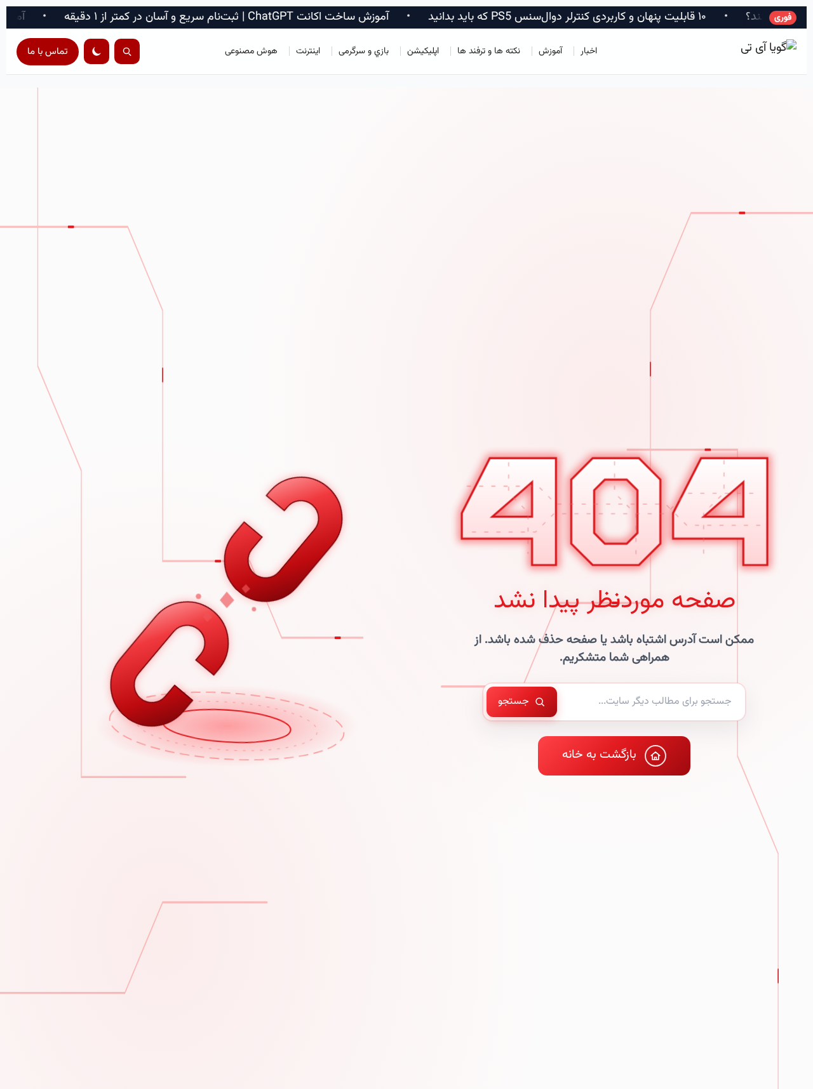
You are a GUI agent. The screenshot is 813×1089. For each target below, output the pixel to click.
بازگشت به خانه (599, 755)
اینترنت (308, 51)
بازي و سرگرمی (364, 51)
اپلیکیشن (423, 51)
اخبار (589, 51)
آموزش (550, 51)
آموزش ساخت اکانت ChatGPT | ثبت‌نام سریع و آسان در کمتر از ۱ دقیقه (288, 17)
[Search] (127, 51)
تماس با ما (47, 51)
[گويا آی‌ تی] (739, 51)
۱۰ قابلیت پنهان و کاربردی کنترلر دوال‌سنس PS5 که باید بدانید (629, 17)
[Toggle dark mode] (96, 51)
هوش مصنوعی (251, 51)
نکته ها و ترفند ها (488, 51)
